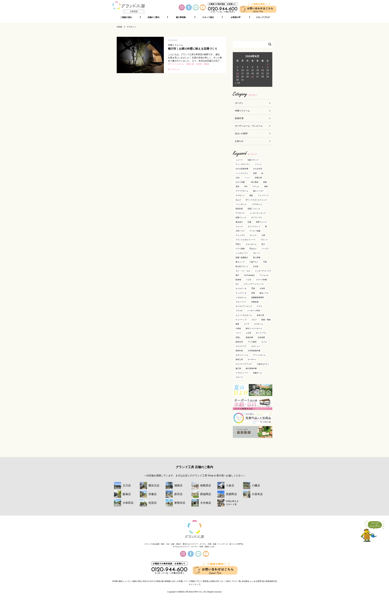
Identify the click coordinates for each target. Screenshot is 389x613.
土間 (263, 235)
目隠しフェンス (254, 209)
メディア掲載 (188, 581)
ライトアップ (263, 195)
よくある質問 (255, 581)
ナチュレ (256, 187)
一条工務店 (253, 182)
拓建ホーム (257, 373)
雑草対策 (239, 351)
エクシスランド (254, 226)
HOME (115, 581)
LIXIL (238, 178)
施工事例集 (181, 17)
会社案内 (245, 581)
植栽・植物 (265, 320)
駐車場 (238, 280)
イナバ (238, 333)
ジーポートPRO (253, 311)
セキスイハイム (242, 355)
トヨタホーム (241, 297)
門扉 (265, 262)
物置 (237, 324)
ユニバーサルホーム (244, 315)
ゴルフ (254, 320)
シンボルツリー (242, 253)
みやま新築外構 (242, 169)
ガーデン (239, 103)
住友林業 (261, 337)
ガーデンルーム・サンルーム (249, 126)
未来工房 (260, 315)
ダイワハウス (256, 218)
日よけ (238, 200)
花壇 (199, 64)
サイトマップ (194, 584)
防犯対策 (239, 209)
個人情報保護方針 (269, 581)
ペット (247, 178)
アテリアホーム (242, 191)
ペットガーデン (242, 173)
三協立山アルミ (263, 364)
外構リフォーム (242, 110)
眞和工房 (239, 360)
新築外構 (249, 337)
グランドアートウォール (254, 284)
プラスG (239, 311)
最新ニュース (124, 581)
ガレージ (256, 253)
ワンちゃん (264, 275)
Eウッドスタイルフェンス (256, 200)
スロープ (239, 377)
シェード (239, 160)
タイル (264, 342)
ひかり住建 (240, 182)
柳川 (237, 275)
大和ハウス (240, 231)
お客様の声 (236, 17)
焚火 (263, 244)
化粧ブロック (253, 160)
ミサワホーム (256, 204)
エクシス (253, 235)
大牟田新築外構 (254, 351)
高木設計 (239, 222)
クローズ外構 (261, 280)
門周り (238, 244)
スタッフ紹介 (208, 17)
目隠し (238, 337)
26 (252, 76)
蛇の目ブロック (242, 266)
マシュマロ (240, 235)
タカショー (255, 346)
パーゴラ (265, 249)
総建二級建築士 (242, 258)
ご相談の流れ (126, 17)
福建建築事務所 (257, 297)
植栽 (207, 64)
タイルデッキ (241, 289)
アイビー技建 (254, 231)
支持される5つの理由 (151, 581)
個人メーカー (258, 191)
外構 (249, 222)
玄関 (253, 293)
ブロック (264, 240)
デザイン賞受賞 (201, 581)
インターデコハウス (263, 271)
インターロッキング (257, 213)
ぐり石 (248, 280)
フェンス (239, 226)
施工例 (191, 64)
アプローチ (240, 213)
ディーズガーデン (243, 164)
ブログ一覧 (236, 581)
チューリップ (241, 320)
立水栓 (255, 266)
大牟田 (262, 289)
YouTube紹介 (249, 275)
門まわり (253, 249)
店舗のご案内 (153, 17)
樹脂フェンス (241, 218)
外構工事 (258, 178)
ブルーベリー (241, 302)
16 (237, 73)
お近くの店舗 (176, 581)
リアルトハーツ (242, 373)
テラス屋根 (240, 249)
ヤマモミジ (174, 69)
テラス (259, 306)
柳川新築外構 (251, 368)
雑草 (266, 187)
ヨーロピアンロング (244, 306)
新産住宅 (239, 342)
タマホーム (258, 324)
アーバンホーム (176, 64)
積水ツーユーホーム (254, 329)
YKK (246, 187)
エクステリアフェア (244, 364)
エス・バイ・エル (243, 271)
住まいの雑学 (241, 133)
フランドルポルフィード (246, 240)
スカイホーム (251, 244)
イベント (258, 164)
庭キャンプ (240, 262)
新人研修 (256, 258)
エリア (246, 324)
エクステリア (241, 346)
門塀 (253, 289)
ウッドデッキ (241, 293)
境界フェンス (261, 222)
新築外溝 (239, 118)
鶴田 (251, 195)
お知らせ (239, 141)
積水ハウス (264, 293)
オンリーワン (261, 333)
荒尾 (237, 187)
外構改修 (254, 302)
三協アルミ (253, 262)
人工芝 (248, 333)
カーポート (252, 360)
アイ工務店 (252, 342)
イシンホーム (241, 204)
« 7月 (237, 83)
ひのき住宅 (257, 169)
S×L (237, 284)
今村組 (238, 329)
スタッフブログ (263, 17)
